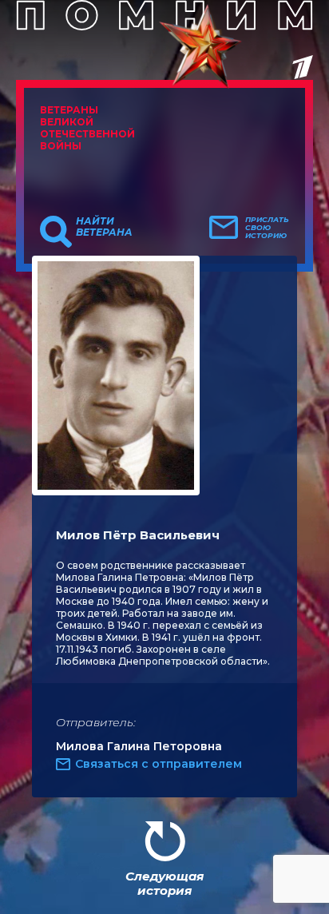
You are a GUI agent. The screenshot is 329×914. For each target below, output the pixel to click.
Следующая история (164, 883)
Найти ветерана (104, 227)
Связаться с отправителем (158, 764)
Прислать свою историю (267, 228)
